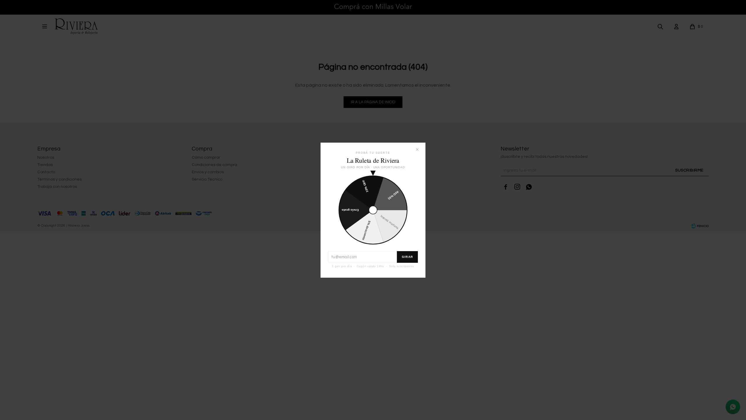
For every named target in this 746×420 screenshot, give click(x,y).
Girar (407, 256)
